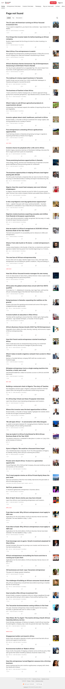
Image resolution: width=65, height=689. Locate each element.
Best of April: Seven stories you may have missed (23, 498)
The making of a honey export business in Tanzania (24, 78)
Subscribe (53, 2)
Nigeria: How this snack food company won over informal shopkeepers (26, 188)
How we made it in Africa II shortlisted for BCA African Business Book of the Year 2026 (25, 435)
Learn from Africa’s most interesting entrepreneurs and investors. (25, 401)
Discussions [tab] (19, 18)
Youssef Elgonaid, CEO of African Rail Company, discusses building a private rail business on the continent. (28, 466)
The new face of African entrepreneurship (21, 257)
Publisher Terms (45, 679)
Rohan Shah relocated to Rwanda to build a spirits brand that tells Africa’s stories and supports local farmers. (27, 639)
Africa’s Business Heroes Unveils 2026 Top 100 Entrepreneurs (28, 327)
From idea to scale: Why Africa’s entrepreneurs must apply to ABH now (28, 513)
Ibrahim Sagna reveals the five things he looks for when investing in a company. (26, 42)
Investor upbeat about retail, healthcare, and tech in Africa (27, 117)
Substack (26, 687)
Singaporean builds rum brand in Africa (20, 636)
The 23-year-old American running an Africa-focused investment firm (25, 23)
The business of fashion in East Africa (19, 90)
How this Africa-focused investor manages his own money (27, 273)
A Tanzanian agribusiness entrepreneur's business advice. (23, 489)
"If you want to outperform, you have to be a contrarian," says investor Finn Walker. (28, 27)
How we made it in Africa (17, 30)
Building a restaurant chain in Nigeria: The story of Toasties (27, 386)
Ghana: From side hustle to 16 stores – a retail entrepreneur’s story (27, 244)
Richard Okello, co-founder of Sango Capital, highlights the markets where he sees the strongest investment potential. (27, 412)
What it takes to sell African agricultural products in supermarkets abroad (24, 104)
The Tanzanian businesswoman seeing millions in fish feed (27, 605)
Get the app (39, 684)
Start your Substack (29, 684)
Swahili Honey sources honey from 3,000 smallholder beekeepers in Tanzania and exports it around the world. (26, 81)
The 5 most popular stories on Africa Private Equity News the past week (27, 476)
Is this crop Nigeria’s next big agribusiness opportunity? (26, 202)
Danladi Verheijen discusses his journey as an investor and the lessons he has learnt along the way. (27, 546)
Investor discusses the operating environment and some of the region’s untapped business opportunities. (27, 305)
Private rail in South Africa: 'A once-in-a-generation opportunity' (24, 462)
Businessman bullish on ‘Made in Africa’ (20, 648)
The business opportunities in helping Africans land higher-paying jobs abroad (27, 174)
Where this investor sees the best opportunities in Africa (26, 409)
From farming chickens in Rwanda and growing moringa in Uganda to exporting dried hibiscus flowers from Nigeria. (26, 134)
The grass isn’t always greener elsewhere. (18, 572)
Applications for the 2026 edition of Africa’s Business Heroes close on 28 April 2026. (27, 560)
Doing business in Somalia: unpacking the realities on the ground (26, 301)
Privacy (28, 681)
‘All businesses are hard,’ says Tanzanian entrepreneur (25, 570)
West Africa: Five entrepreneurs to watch (20, 51)
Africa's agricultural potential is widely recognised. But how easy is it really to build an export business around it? (28, 219)
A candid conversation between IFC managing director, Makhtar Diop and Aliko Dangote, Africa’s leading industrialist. (27, 425)
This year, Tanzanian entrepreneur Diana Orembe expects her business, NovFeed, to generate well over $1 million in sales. (26, 608)
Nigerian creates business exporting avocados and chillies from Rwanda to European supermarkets (27, 215)
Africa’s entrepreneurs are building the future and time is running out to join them (26, 556)
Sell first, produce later (14, 487)
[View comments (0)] (22, 33)
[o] (56, 24)
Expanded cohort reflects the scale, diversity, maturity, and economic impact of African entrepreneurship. (28, 330)
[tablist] (14, 18)
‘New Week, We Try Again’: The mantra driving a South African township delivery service (28, 619)
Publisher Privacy (36, 679)
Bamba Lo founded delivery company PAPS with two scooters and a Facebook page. (26, 359)
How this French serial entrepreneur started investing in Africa (26, 340)
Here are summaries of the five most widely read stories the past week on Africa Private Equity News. (27, 480)
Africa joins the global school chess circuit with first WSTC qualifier (27, 287)
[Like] (7, 47)
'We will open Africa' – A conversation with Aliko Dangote (26, 422)
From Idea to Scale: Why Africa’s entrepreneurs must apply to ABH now (28, 528)
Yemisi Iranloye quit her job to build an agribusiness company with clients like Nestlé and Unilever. (27, 666)
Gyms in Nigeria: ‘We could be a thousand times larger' (25, 448)
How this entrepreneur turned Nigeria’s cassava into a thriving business (28, 662)
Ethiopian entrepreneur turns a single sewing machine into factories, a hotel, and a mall (27, 369)
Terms (32, 681)
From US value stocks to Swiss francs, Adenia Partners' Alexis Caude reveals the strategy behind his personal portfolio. (28, 276)
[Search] (57, 18)
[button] (3, 6)
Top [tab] (13, 18)
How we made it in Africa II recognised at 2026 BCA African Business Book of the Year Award (27, 229)
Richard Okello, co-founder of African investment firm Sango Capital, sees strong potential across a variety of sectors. (27, 120)
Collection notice (39, 681)
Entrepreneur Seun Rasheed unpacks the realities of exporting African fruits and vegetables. (28, 108)
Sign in (60, 3)
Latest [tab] (9, 18)
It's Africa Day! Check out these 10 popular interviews (25, 399)
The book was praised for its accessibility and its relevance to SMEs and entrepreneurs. (26, 233)
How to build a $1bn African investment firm (21, 593)
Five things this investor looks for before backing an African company (27, 38)
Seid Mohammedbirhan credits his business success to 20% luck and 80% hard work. (27, 373)
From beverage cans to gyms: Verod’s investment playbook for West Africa (28, 542)
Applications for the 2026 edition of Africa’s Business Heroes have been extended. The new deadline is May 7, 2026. (27, 517)
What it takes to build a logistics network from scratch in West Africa (28, 355)
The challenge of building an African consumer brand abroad (27, 580)
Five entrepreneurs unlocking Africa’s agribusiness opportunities (24, 131)
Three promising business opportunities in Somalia (24, 160)
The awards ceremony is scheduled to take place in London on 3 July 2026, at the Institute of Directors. (28, 439)
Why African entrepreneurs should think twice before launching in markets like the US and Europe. (28, 583)
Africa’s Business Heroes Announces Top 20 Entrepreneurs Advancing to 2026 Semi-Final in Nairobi (27, 65)
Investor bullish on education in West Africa (21, 315)
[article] (32, 28)
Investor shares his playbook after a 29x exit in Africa (25, 148)
